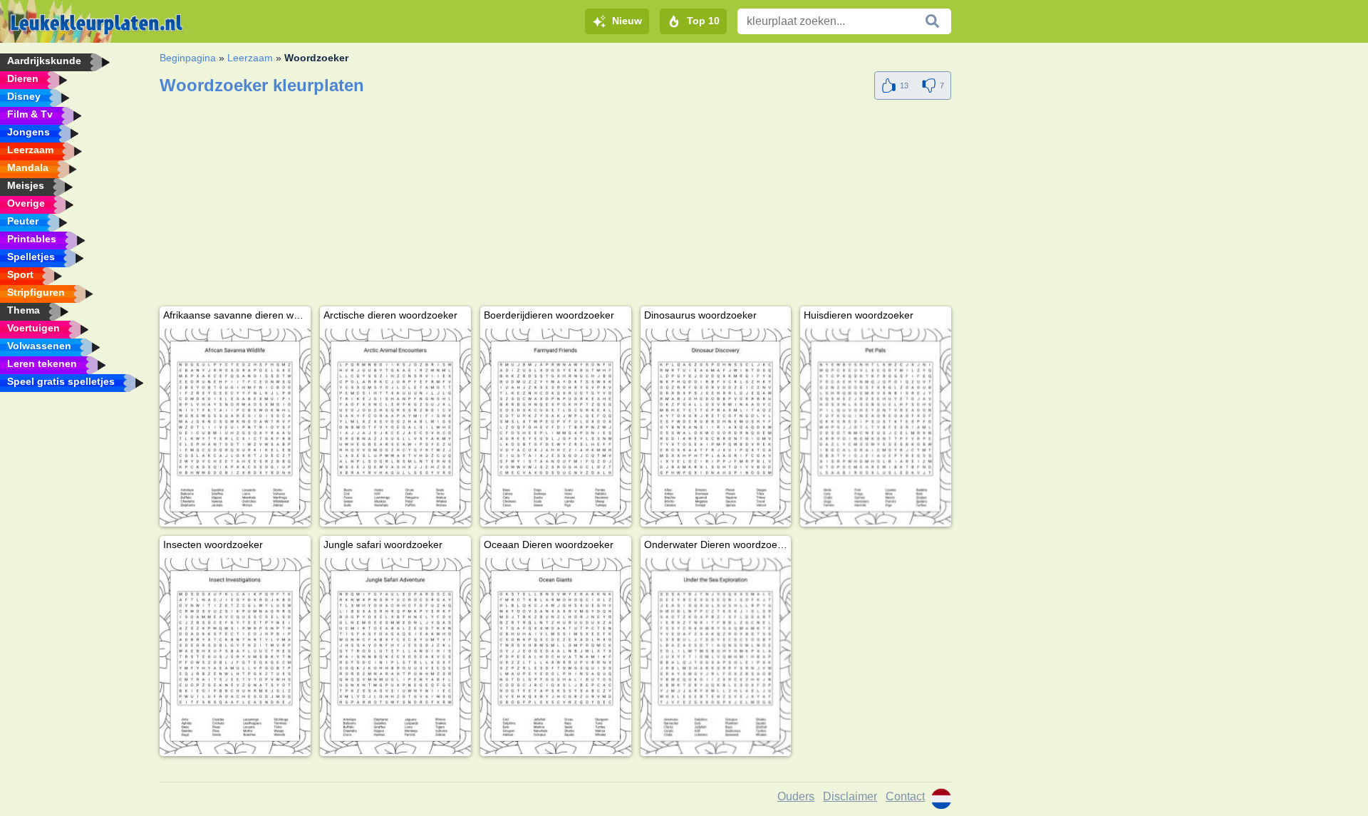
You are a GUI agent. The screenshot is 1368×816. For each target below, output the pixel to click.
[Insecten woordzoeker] (235, 656)
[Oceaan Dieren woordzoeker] (555, 656)
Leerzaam (250, 57)
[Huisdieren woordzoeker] (875, 426)
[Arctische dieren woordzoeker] (395, 426)
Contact (905, 796)
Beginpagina (188, 57)
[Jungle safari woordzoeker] (395, 656)
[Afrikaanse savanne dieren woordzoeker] (235, 426)
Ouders (795, 796)
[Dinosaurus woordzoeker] (716, 426)
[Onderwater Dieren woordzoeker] (716, 656)
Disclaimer (850, 796)
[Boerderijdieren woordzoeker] (555, 426)
